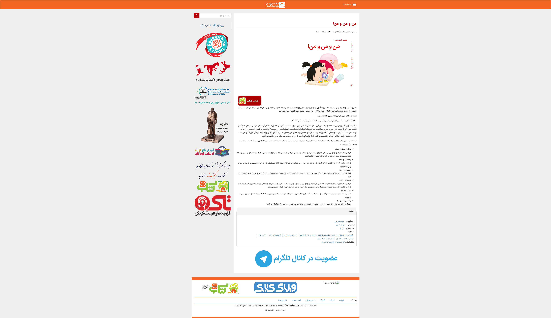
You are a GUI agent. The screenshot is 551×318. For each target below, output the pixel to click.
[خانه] (275, 4)
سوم (342, 228)
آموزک (322, 300)
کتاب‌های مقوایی (290, 235)
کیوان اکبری (341, 225)
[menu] (354, 5)
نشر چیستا (282, 300)
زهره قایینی (339, 221)
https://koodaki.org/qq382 (333, 242)
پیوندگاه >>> (352, 300)
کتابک (332, 300)
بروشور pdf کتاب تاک (212, 25)
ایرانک (341, 300)
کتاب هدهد (296, 300)
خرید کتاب (253, 101)
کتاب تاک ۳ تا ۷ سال (325, 238)
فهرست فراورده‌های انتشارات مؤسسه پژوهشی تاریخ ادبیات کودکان (326, 235)
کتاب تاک (262, 235)
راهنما (349, 211)
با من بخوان (310, 300)
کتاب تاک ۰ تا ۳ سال (344, 238)
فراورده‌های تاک (275, 235)
